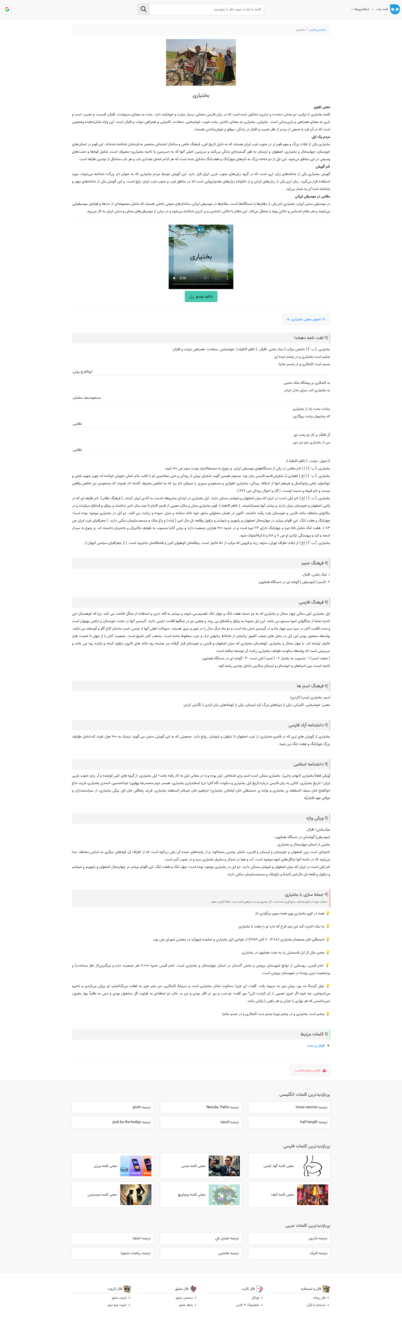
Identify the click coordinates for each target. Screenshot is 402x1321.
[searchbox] (201, 9)
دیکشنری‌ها (362, 9)
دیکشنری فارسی (317, 29)
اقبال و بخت (316, 1046)
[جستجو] (143, 9)
